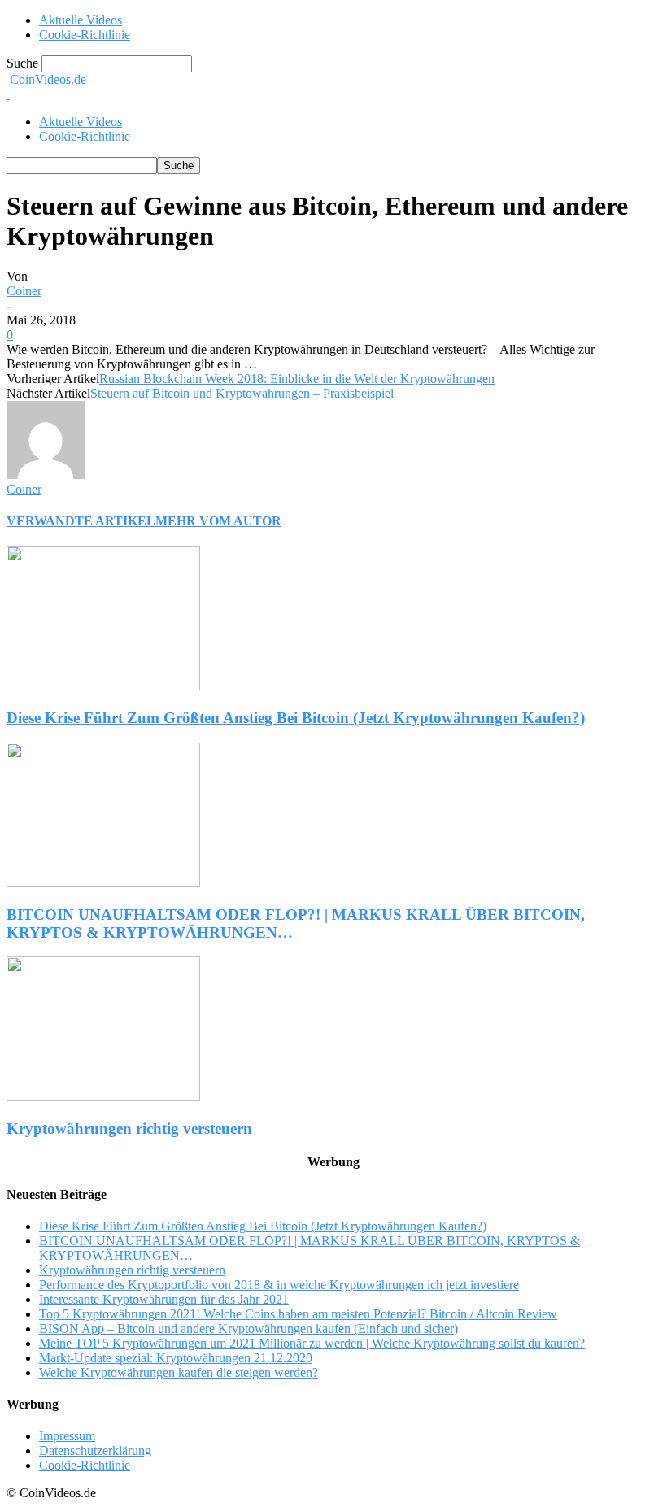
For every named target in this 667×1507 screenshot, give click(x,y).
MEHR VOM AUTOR (218, 724)
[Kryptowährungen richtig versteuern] (103, 1300)
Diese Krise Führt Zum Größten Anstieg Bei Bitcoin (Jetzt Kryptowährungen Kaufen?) (296, 921)
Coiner (24, 494)
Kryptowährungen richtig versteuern (129, 1331)
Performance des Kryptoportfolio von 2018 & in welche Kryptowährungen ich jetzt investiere (279, 1488)
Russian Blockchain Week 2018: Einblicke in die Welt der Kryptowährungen (297, 582)
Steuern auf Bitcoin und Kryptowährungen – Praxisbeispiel (242, 596)
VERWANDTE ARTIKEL (81, 724)
